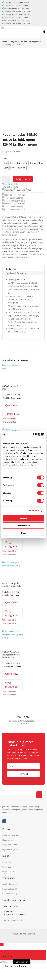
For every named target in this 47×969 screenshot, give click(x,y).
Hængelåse (35, 41)
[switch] (40, 485)
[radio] (5, 163)
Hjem (4, 41)
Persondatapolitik (9, 889)
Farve (5, 159)
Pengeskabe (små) (9, 845)
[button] (10, 184)
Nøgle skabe (7, 840)
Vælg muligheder (11, 544)
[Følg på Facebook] (4, 821)
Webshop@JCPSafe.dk (13, 920)
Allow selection (23, 526)
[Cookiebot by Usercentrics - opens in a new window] (33, 434)
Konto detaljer (8, 867)
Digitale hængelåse (10, 849)
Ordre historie (8, 871)
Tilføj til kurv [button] (12, 414)
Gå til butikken (22, 962)
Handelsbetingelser (10, 884)
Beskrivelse (11, 269)
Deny (23, 533)
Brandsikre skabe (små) (12, 835)
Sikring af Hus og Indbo (19, 41)
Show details (33, 511)
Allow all (23, 518)
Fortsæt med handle (15, 966)
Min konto (6, 862)
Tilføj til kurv (23, 179)
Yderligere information (16, 273)
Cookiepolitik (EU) (9, 893)
